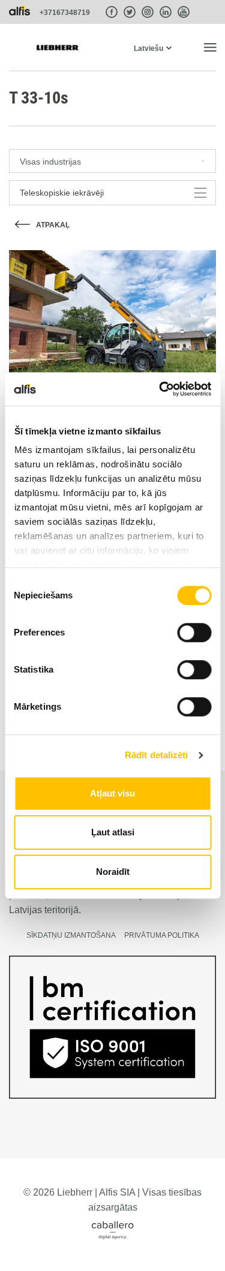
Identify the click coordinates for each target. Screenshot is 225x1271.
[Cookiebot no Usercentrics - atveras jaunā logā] (160, 389)
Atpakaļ (53, 225)
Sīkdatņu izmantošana (71, 935)
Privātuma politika (161, 935)
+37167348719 (65, 12)
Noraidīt (113, 871)
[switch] (194, 632)
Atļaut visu (112, 793)
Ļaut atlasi (112, 832)
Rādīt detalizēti (156, 755)
